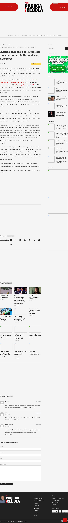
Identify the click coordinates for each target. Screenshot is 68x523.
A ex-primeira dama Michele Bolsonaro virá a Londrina (61, 82)
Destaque (6, 45)
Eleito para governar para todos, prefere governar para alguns (62, 90)
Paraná (39, 36)
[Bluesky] (39, 240)
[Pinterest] (30, 240)
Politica (10, 36)
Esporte (24, 36)
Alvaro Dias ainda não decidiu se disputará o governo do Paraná (61, 114)
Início (1, 45)
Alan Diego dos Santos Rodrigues (26, 85)
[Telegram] (34, 240)
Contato (59, 36)
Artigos (52, 36)
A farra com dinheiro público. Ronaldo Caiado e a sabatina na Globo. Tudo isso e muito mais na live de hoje (62, 135)
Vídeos (46, 36)
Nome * (2, 446)
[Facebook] (11, 240)
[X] (16, 240)
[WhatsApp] (25, 240)
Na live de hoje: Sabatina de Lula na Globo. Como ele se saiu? (35, 335)
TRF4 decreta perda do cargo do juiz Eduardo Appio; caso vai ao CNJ (6, 335)
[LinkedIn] (20, 240)
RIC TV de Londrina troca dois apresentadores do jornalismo (62, 98)
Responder (38, 401)
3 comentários (36, 63)
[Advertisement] (34, 23)
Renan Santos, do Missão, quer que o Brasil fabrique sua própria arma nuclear (62, 127)
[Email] (11, 245)
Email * (2, 452)
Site (1, 458)
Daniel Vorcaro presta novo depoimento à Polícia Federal (34, 297)
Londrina (32, 36)
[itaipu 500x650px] (58, 182)
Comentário (3, 464)
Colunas (17, 36)
